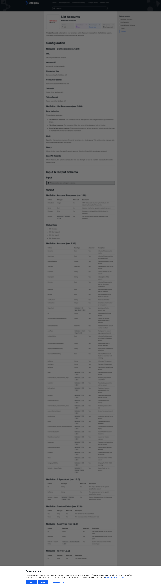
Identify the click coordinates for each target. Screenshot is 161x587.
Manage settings (58, 582)
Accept (31, 582)
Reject (43, 582)
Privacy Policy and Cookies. (115, 577)
